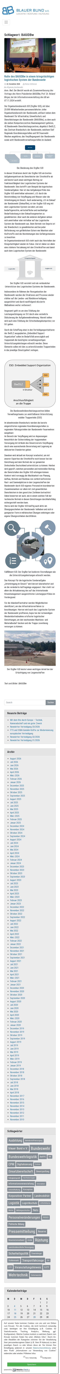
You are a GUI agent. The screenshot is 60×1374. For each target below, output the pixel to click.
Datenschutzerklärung (42, 1348)
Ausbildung (15, 1140)
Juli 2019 (14, 1045)
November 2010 (17, 1119)
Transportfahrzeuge (33, 1260)
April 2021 (14, 974)
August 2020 (15, 1001)
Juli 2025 (14, 802)
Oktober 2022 (16, 913)
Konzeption (28, 1189)
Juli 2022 (14, 924)
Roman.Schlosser (31, 84)
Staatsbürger (36, 1253)
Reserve (42, 1231)
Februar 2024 (16, 860)
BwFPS (43, 1156)
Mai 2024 (14, 849)
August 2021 (15, 961)
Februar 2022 (16, 940)
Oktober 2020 (16, 994)
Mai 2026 (14, 768)
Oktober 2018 (16, 1075)
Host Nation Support (29, 1178)
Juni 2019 (14, 1048)
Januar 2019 (15, 1065)
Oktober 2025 (16, 792)
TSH (48, 1260)
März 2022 (14, 937)
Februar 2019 (16, 1062)
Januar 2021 (15, 984)
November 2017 (17, 1096)
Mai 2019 (14, 1052)
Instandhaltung (14, 1189)
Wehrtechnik (18, 1275)
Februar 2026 (16, 779)
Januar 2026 (15, 782)
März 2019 (14, 1059)
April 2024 (14, 853)
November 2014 (17, 1106)
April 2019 (14, 1055)
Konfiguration (46, 1358)
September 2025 (17, 795)
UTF (10, 1267)
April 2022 (14, 934)
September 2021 (17, 957)
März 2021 (14, 978)
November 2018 (17, 1072)
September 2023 (17, 876)
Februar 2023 (16, 900)
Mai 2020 (14, 1011)
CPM (11, 1164)
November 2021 (17, 951)
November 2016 (17, 1099)
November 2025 (17, 789)
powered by (8, 1369)
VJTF (46, 1267)
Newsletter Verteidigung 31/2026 (25, 740)
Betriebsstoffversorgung (33, 1141)
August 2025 (15, 799)
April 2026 (14, 772)
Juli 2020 (14, 1005)
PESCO (46, 1217)
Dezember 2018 (17, 1069)
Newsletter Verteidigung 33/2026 (25, 726)
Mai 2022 (14, 930)
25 (15, 1317)
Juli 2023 (14, 883)
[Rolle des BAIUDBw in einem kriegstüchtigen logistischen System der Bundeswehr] (30, 55)
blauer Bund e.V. (18, 1148)
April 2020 (14, 1015)
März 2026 (14, 775)
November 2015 (17, 1102)
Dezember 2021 (17, 947)
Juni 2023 (14, 887)
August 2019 (15, 1042)
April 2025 (14, 812)
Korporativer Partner (20, 1195)
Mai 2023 (14, 890)
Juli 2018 (14, 1082)
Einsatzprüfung (42, 1171)
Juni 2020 (14, 1008)
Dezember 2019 (17, 1028)
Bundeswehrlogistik (23, 1157)
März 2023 (14, 897)
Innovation (41, 1184)
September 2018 (17, 1079)
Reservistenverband (16, 1240)
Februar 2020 (16, 1021)
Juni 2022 (14, 927)
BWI (50, 1157)
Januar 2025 (15, 822)
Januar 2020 (15, 1025)
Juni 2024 (14, 846)
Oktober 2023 (16, 873)
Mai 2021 (14, 971)
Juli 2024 (14, 843)
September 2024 (17, 836)
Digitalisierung (24, 1164)
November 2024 (17, 829)
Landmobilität (42, 1195)
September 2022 (17, 917)
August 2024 (15, 839)
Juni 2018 (14, 1086)
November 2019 (17, 1032)
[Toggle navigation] (6, 22)
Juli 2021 (14, 964)
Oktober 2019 (16, 1035)
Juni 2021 (14, 967)
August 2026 (15, 758)
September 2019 (17, 1038)
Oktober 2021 (16, 954)
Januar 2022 (15, 944)
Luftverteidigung (45, 1203)
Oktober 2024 (16, 833)
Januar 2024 (15, 863)
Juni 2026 (14, 765)
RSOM (29, 1240)
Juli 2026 (14, 762)
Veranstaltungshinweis (28, 1267)
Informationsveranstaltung (21, 1183)
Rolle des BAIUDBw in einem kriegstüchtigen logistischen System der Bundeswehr (29, 78)
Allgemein (10, 87)
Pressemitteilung (22, 1231)
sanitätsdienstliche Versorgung (21, 1247)
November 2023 (17, 870)
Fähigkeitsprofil (14, 1178)
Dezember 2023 (17, 866)
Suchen (50, 702)
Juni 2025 (14, 806)
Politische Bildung (16, 1224)
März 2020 (14, 1018)
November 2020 (17, 991)
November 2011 (17, 1116)
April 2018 (14, 1092)
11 (15, 1310)
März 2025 (14, 816)
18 (15, 1313)
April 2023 (14, 893)
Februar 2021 (16, 981)
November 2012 (17, 1112)
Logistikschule (29, 1203)
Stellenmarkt (14, 1260)
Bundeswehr (18, 87)
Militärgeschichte (23, 1210)
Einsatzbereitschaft (21, 1171)
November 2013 (17, 1109)
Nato (35, 1210)
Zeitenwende (36, 1275)
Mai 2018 (14, 1089)
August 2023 (15, 880)
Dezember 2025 (17, 785)
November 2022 (17, 910)
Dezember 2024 (17, 826)
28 (34, 1317)
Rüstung (41, 1240)
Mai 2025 (14, 809)
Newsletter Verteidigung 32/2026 (25, 737)
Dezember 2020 (17, 988)
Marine (11, 1210)
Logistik (14, 1203)
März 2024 (14, 856)
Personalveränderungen (24, 1217)
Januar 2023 (15, 903)
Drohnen (37, 1164)
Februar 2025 (16, 819)
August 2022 (15, 920)
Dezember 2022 (17, 907)
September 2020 (17, 998)
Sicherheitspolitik (18, 1253)
